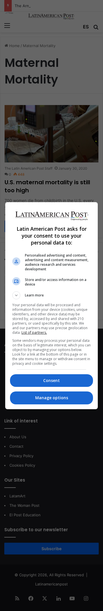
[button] (51, 295)
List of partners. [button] (34, 332)
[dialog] (51, 305)
